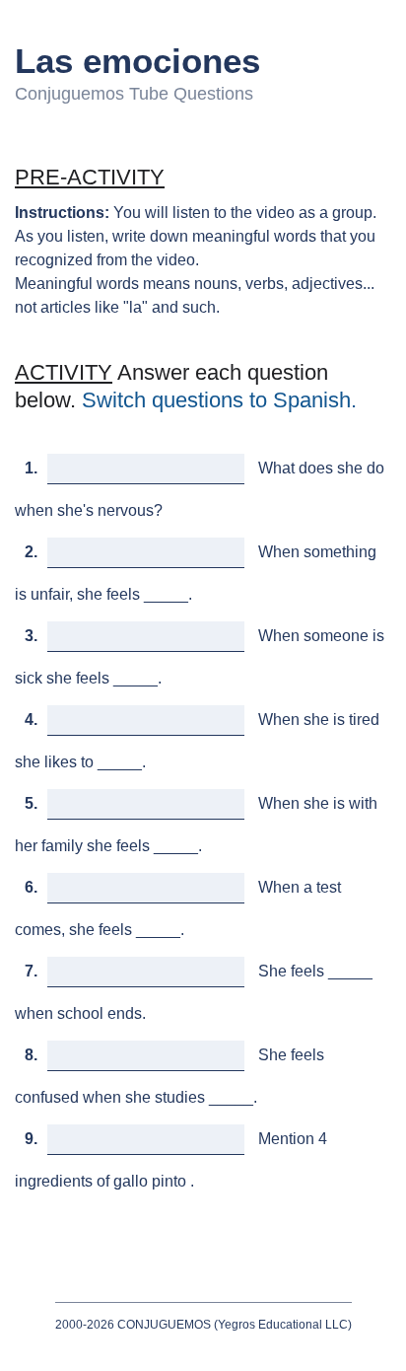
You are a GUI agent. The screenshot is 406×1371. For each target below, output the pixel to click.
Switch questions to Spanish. (219, 400)
